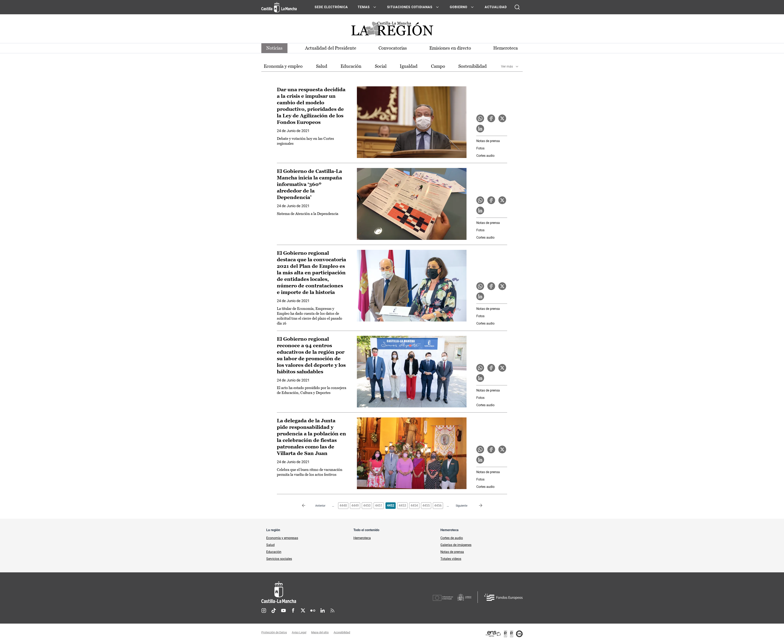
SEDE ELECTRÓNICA (331, 7)
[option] (283, 66)
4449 (355, 505)
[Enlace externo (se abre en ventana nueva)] (504, 633)
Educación (351, 66)
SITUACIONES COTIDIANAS (409, 7)
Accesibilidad (342, 632)
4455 (426, 505)
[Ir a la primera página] (307, 505)
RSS (332, 610)
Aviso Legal (299, 632)
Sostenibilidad (472, 66)
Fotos (480, 148)
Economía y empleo (283, 66)
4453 (402, 505)
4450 (367, 505)
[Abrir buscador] (517, 7)
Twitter (303, 610)
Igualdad (409, 66)
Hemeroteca (505, 48)
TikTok (273, 610)
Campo (438, 66)
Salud (321, 66)
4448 (343, 505)
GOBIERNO (458, 7)
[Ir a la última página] (477, 505)
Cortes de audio (451, 538)
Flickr (313, 610)
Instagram (264, 610)
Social (380, 66)
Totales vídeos (450, 559)
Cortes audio (485, 156)
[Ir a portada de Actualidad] (392, 30)
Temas (364, 7)
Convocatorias (393, 48)
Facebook (293, 610)
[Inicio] (316, 592)
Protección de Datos (274, 632)
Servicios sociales (279, 559)
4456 (438, 505)
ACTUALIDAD (496, 7)
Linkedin (322, 610)
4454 (414, 505)
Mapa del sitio (320, 632)
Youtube (283, 610)
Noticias (274, 48)
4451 (378, 505)
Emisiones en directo (450, 48)
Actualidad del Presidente (330, 48)
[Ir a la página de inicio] (279, 7)
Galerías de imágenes (455, 545)
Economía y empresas (282, 538)
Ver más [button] (507, 66)
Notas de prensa (488, 141)
